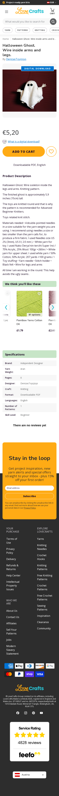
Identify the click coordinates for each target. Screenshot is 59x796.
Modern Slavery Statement (12, 649)
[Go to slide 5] (34, 122)
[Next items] (52, 307)
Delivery (11, 559)
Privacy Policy (30, 508)
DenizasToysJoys (16, 59)
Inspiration (43, 616)
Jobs (8, 639)
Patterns (22, 30)
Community (44, 628)
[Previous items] (6, 307)
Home (6, 38)
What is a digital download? (24, 141)
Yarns (40, 539)
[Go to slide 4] (30, 122)
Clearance (43, 622)
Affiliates (11, 623)
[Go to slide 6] (38, 122)
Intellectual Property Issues (12, 585)
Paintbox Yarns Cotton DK (29, 322)
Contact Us (12, 617)
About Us (11, 610)
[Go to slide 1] (16, 122)
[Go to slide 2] (21, 122)
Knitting (40, 30)
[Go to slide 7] (43, 122)
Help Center (13, 575)
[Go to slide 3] (25, 122)
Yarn (7, 30)
